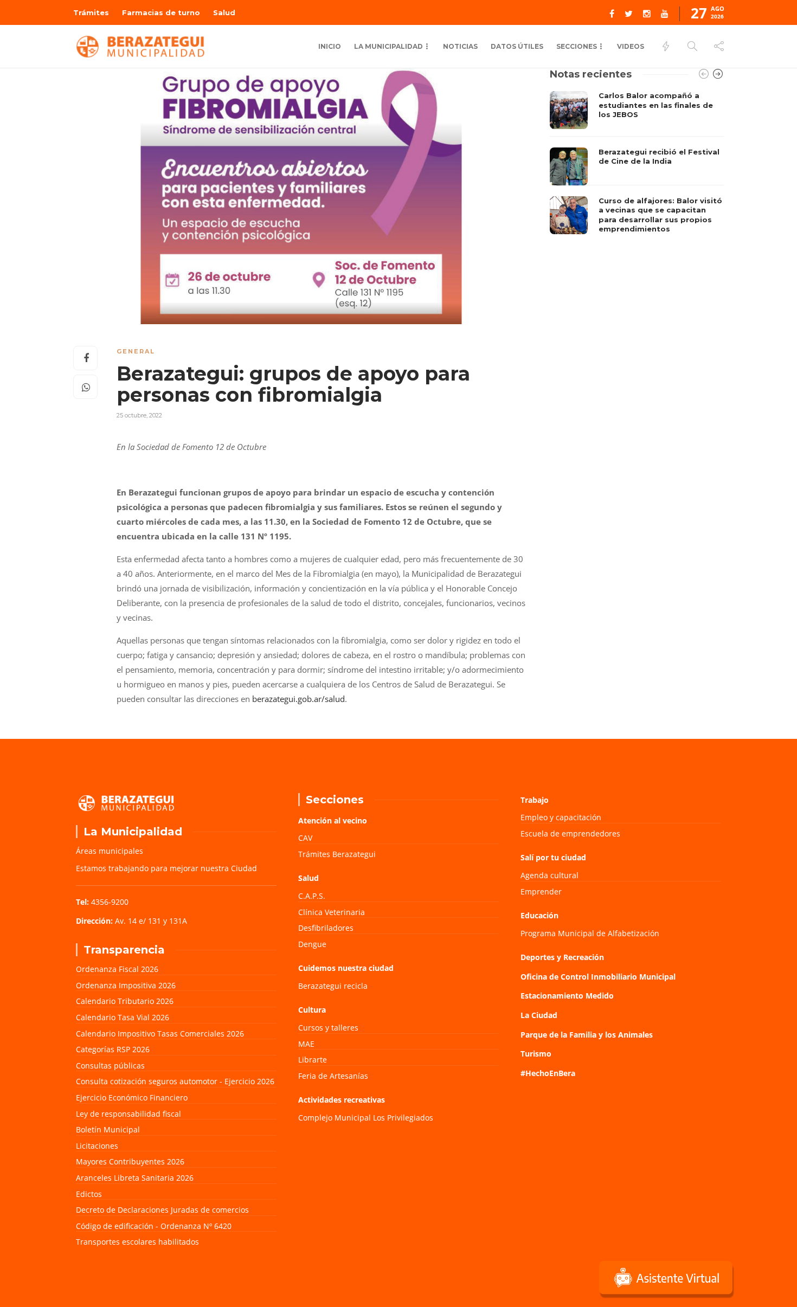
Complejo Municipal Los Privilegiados (365, 1117)
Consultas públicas (110, 1065)
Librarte (312, 1059)
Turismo (535, 1053)
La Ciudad (538, 1015)
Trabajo (534, 800)
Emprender (541, 891)
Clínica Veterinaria (331, 912)
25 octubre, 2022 (139, 415)
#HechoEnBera (547, 1073)
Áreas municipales (109, 851)
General (136, 351)
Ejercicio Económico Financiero (132, 1097)
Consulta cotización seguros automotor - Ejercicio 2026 (175, 1081)
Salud (224, 12)
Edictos (89, 1194)
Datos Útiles (517, 46)
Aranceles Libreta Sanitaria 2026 (135, 1178)
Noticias (460, 46)
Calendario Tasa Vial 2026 (122, 1017)
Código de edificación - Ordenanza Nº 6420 (154, 1226)
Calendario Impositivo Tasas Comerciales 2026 (160, 1033)
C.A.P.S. (311, 896)
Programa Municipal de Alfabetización (589, 933)
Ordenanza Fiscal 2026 (117, 969)
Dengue (312, 944)
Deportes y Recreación (562, 957)
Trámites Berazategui (337, 854)
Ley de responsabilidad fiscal (128, 1114)
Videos (630, 46)
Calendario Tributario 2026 (124, 1001)
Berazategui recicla (333, 986)
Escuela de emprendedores (570, 833)
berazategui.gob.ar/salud (298, 698)
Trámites (91, 12)
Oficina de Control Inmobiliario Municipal (598, 976)
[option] (637, 165)
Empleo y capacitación (560, 817)
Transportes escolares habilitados (137, 1242)
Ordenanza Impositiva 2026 (126, 985)
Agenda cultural (549, 875)
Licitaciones (97, 1146)
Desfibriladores (325, 928)
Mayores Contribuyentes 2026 (130, 1161)
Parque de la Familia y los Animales (586, 1034)
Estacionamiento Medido (567, 995)
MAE (306, 1044)
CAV (305, 838)
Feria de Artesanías (333, 1076)
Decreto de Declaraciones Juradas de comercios (162, 1210)
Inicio (329, 46)
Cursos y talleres (328, 1027)
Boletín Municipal (108, 1129)
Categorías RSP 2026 (113, 1049)
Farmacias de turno (161, 12)
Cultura (312, 1010)
